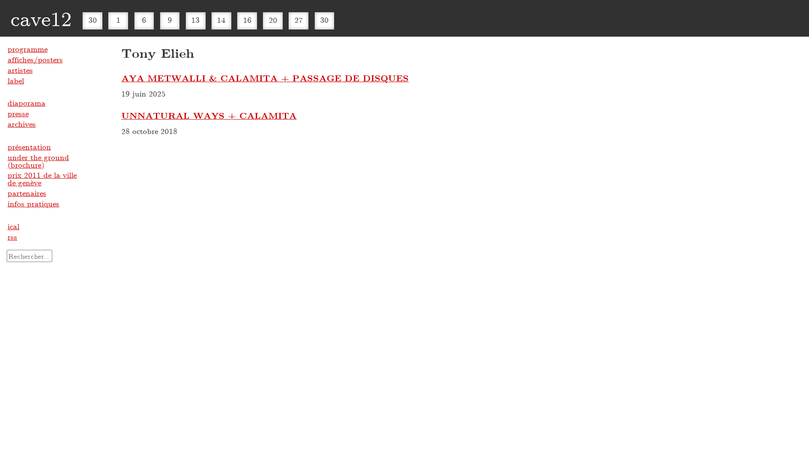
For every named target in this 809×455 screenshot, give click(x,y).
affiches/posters (35, 59)
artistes (20, 69)
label (16, 80)
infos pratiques (33, 203)
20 (273, 19)
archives (22, 123)
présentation (29, 146)
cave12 (41, 18)
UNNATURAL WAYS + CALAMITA (209, 115)
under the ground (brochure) (38, 161)
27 (299, 19)
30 (92, 19)
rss (12, 236)
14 (221, 19)
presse (18, 113)
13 (195, 19)
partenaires (27, 192)
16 (247, 19)
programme (28, 48)
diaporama (27, 102)
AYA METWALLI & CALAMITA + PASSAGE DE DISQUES (265, 78)
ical (13, 226)
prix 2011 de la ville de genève (42, 178)
